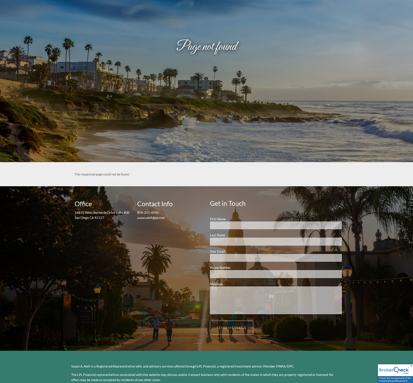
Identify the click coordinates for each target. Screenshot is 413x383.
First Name (218, 219)
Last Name (217, 235)
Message (231, 284)
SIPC (290, 366)
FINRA (280, 366)
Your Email (232, 251)
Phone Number (235, 267)
